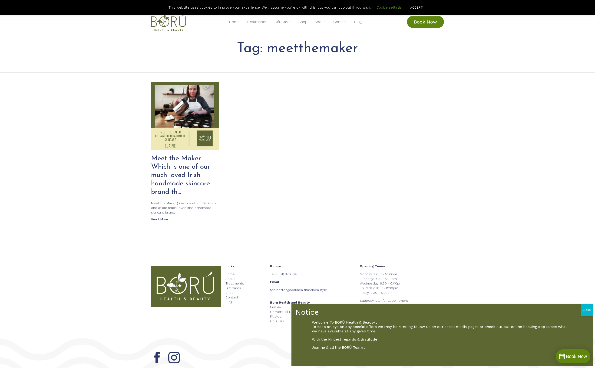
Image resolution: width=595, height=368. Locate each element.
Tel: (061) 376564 (283, 274)
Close (587, 309)
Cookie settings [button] (389, 7)
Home (234, 22)
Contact (340, 22)
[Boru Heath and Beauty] (168, 22)
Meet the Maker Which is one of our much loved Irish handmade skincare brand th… (180, 175)
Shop (302, 22)
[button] (425, 22)
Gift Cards (282, 22)
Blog (358, 22)
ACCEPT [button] (416, 7)
